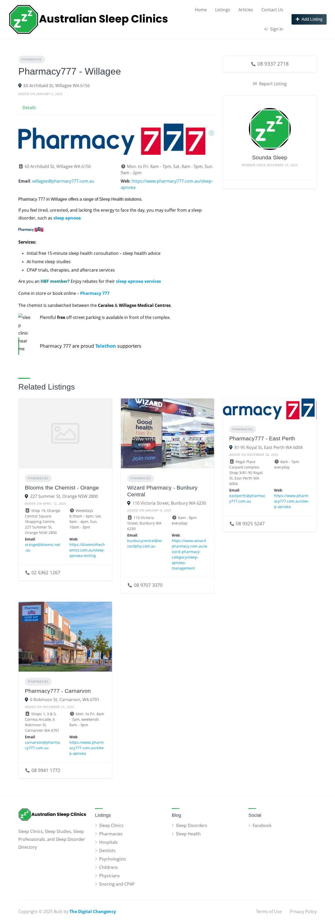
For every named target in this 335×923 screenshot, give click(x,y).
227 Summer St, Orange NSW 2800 (64, 496)
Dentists (107, 850)
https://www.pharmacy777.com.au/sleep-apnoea (291, 501)
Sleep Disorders (191, 825)
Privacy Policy (303, 911)
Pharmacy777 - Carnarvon (58, 691)
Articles (245, 10)
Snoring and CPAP (117, 884)
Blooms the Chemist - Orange (62, 488)
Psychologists (112, 859)
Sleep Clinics (111, 825)
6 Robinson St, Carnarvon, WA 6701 (64, 699)
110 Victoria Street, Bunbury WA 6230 (169, 503)
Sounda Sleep (269, 157)
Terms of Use (269, 911)
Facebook (262, 825)
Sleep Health (188, 834)
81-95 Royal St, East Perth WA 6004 (268, 447)
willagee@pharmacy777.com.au (63, 181)
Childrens (108, 867)
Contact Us (272, 10)
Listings (222, 10)
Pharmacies (31, 59)
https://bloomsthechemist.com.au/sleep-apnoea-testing (87, 550)
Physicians (109, 876)
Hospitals (108, 842)
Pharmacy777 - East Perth (262, 438)
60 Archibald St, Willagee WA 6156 (57, 85)
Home (201, 10)
